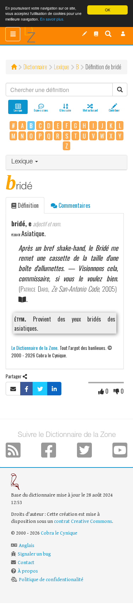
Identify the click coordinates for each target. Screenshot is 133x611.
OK (107, 9)
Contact (26, 563)
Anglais (26, 545)
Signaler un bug (34, 554)
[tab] (66, 162)
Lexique (61, 67)
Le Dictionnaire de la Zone (34, 347)
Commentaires (73, 205)
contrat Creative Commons (83, 521)
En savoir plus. (52, 19)
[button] (123, 33)
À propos (28, 571)
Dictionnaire (35, 67)
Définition (27, 205)
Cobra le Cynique (59, 533)
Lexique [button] (22, 162)
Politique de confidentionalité (51, 580)
